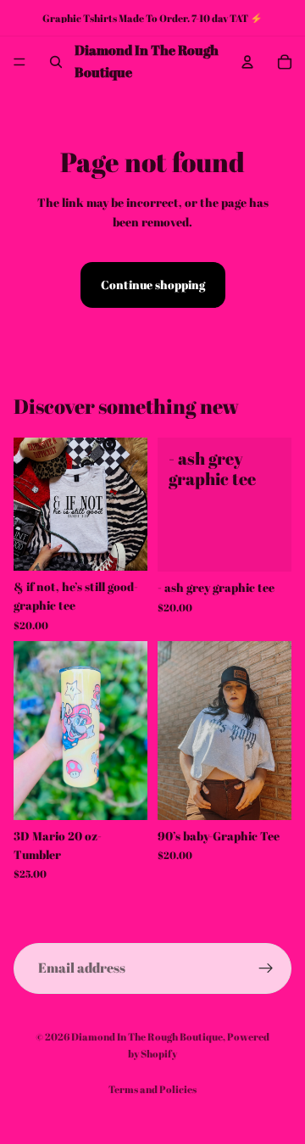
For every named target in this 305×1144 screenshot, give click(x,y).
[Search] (56, 62)
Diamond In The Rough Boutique (147, 1036)
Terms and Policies (152, 1089)
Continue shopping (153, 284)
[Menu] (19, 61)
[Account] (247, 62)
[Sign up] (266, 968)
